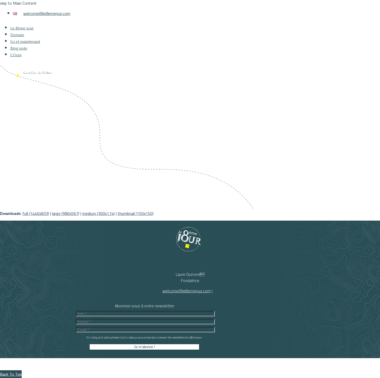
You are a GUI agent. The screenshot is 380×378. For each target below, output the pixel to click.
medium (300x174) (98, 213)
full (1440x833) (35, 213)
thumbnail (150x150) (136, 213)
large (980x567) (65, 213)
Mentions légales (213, 365)
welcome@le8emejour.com (46, 13)
